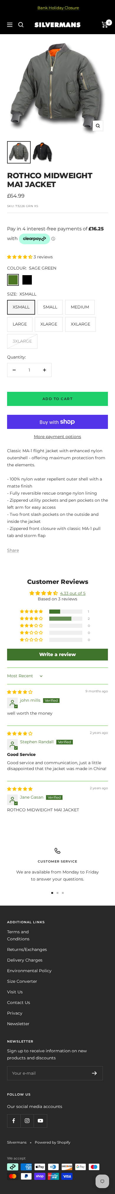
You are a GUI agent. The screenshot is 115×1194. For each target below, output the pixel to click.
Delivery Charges (24, 960)
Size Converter (22, 981)
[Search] (21, 24)
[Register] (94, 1073)
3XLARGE (22, 341)
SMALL (50, 307)
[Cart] (105, 25)
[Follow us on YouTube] (40, 1120)
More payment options (57, 436)
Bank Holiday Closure (58, 7)
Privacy (14, 1013)
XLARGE (48, 324)
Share (13, 550)
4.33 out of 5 (73, 593)
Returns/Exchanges (27, 949)
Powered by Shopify (52, 1142)
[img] (19, 692)
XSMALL (21, 307)
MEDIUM (80, 307)
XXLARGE (80, 324)
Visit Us (15, 992)
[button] (20, 257)
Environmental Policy (29, 970)
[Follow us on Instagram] (27, 1120)
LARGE (20, 324)
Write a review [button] (57, 654)
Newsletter (18, 1023)
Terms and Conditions (18, 935)
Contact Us (18, 1002)
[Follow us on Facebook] (13, 1120)
